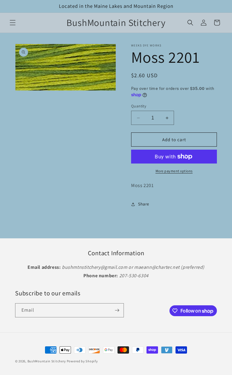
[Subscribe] (117, 310)
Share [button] (143, 204)
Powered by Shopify (82, 361)
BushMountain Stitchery (46, 361)
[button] (12, 22)
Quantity (138, 106)
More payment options (174, 171)
